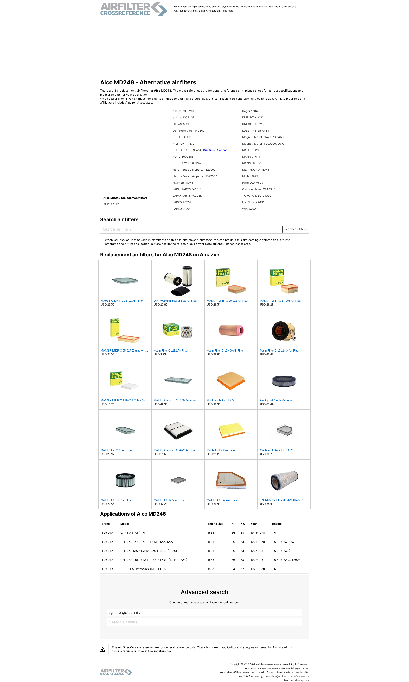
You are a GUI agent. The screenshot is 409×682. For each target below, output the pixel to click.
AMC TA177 (111, 204)
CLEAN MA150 (182, 124)
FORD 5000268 (183, 156)
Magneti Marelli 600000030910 (263, 143)
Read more (227, 10)
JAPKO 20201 (182, 202)
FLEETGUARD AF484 (187, 150)
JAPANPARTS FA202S (187, 195)
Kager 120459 (251, 111)
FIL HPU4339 (182, 137)
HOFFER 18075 (183, 182)
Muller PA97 (250, 176)
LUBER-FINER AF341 (256, 130)
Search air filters (295, 229)
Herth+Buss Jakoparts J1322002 (195, 176)
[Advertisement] (204, 48)
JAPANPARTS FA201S (187, 189)
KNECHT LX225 (253, 124)
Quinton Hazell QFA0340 (258, 189)
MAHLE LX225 (251, 150)
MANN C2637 (251, 163)
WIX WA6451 (251, 209)
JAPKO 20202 (182, 209)
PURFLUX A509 (252, 182)
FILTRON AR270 (183, 143)
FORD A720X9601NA (187, 163)
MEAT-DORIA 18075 (255, 169)
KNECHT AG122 (253, 117)
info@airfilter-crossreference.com (290, 676)
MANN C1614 (251, 156)
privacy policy (301, 680)
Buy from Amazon (215, 150)
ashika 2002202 (183, 117)
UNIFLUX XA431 (253, 202)
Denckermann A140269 (188, 130)
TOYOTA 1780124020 (256, 195)
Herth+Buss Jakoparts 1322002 (194, 169)
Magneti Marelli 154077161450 (263, 137)
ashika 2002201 (183, 111)
